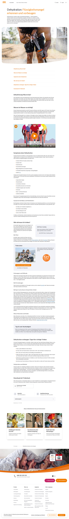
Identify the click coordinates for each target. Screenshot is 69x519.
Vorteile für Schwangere (39, 491)
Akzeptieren (61, 515)
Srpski (46, 496)
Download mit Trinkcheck (19, 88)
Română (46, 498)
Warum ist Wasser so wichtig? (20, 72)
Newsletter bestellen (28, 496)
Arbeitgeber (16, 491)
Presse (15, 502)
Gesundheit (16, 489)
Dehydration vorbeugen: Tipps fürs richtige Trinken (25, 84)
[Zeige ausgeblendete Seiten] (19, 446)
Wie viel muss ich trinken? (19, 80)
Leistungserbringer (17, 493)
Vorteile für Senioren (39, 503)
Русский (47, 500)
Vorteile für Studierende (39, 496)
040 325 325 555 (22, 475)
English (46, 489)
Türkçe (46, 506)
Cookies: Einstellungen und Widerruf (38, 515)
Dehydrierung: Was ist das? (20, 68)
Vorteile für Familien (38, 489)
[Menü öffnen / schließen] (66, 2)
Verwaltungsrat (27, 491)
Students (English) (48, 491)
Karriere (15, 498)
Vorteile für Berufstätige (39, 493)
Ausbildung (16, 500)
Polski (46, 493)
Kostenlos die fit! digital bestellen (23, 265)
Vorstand (26, 493)
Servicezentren (27, 498)
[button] (4, 2)
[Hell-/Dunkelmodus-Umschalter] (53, 476)
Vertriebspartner (17, 496)
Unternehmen (26, 489)
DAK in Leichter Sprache (28, 507)
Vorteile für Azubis (38, 498)
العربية (46, 508)
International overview (49, 510)
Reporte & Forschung (18, 504)
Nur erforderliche (52, 515)
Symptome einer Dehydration (20, 76)
